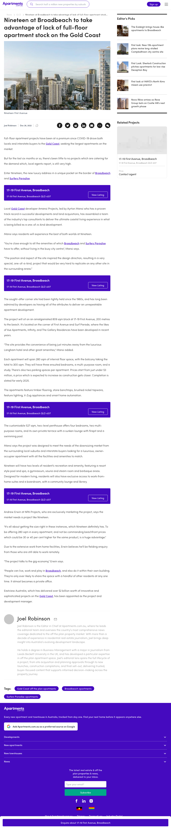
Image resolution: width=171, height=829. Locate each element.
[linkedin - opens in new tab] (84, 800)
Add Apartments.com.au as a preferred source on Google (44, 726)
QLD (18, 14)
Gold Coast (52, 143)
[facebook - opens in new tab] (76, 800)
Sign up (154, 4)
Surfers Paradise (20, 178)
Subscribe (85, 792)
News (9, 14)
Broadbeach (102, 173)
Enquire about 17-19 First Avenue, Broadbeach (85, 822)
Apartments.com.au (74, 626)
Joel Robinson (34, 618)
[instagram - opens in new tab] (91, 800)
